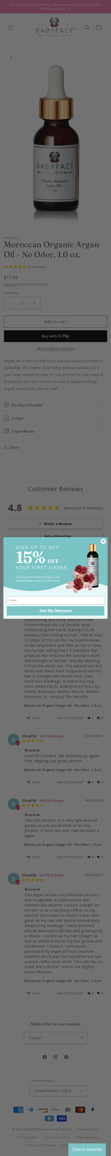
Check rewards (87, 1149)
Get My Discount (55, 611)
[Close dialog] (103, 541)
